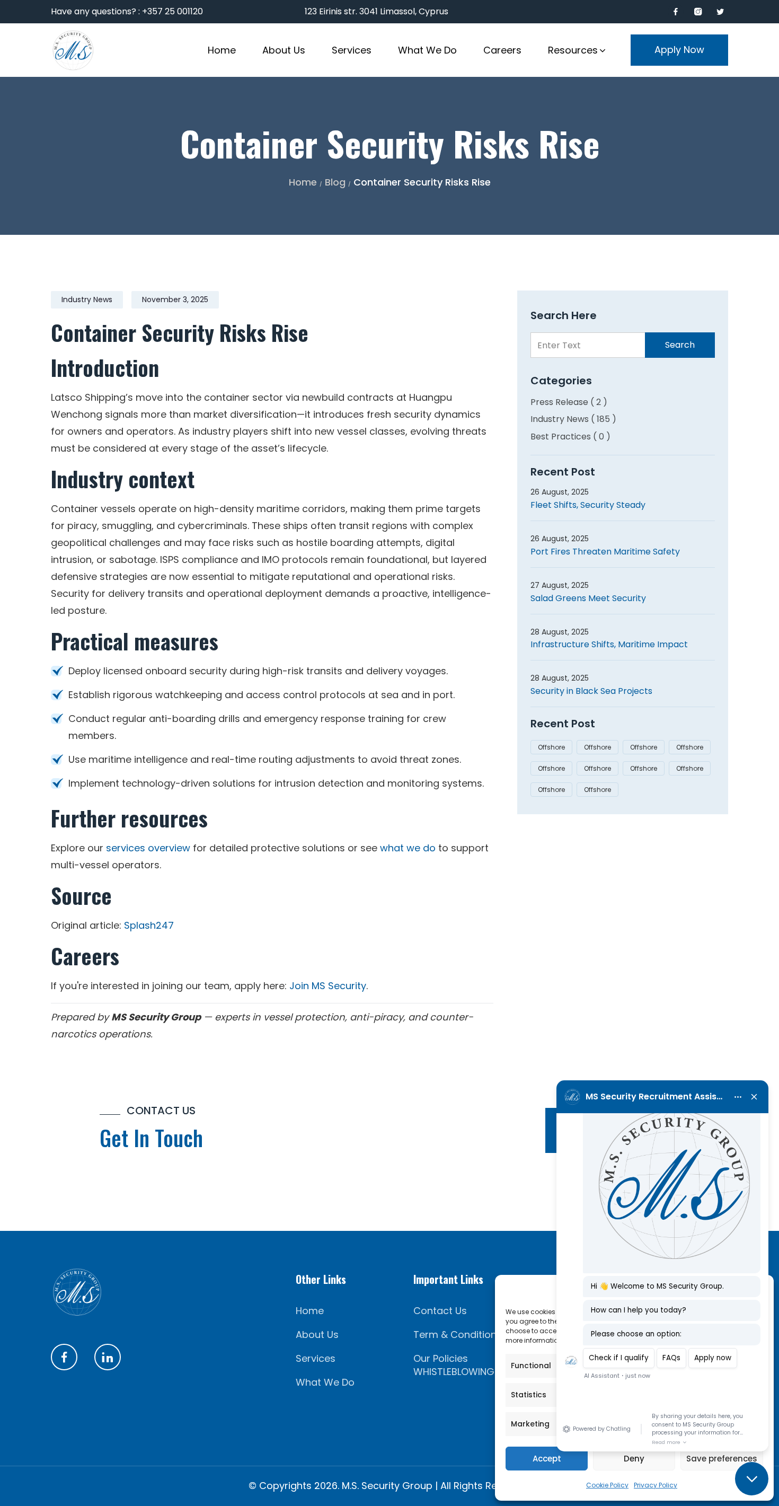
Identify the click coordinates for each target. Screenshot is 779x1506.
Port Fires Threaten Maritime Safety (605, 551)
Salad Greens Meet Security (588, 598)
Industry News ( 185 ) (573, 419)
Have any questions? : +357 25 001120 (127, 11)
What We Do (325, 1382)
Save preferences (721, 1458)
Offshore (551, 747)
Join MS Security (327, 985)
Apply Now (679, 49)
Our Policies (440, 1358)
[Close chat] (751, 1478)
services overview (148, 848)
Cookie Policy (607, 1485)
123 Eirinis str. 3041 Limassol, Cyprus (376, 11)
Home (303, 182)
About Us (317, 1334)
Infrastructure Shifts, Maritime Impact (609, 644)
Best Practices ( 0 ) (570, 436)
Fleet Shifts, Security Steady (587, 505)
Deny (634, 1458)
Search (680, 345)
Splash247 (149, 925)
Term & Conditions (457, 1334)
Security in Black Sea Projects (591, 691)
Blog (335, 182)
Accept (547, 1458)
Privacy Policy (655, 1485)
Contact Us (440, 1310)
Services (315, 1358)
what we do (408, 848)
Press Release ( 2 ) (568, 402)
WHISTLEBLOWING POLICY (470, 1371)
